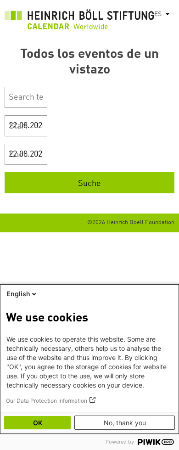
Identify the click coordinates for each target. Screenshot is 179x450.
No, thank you (125, 423)
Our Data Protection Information (46, 400)
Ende (18, 155)
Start (18, 126)
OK (37, 423)
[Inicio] (79, 21)
